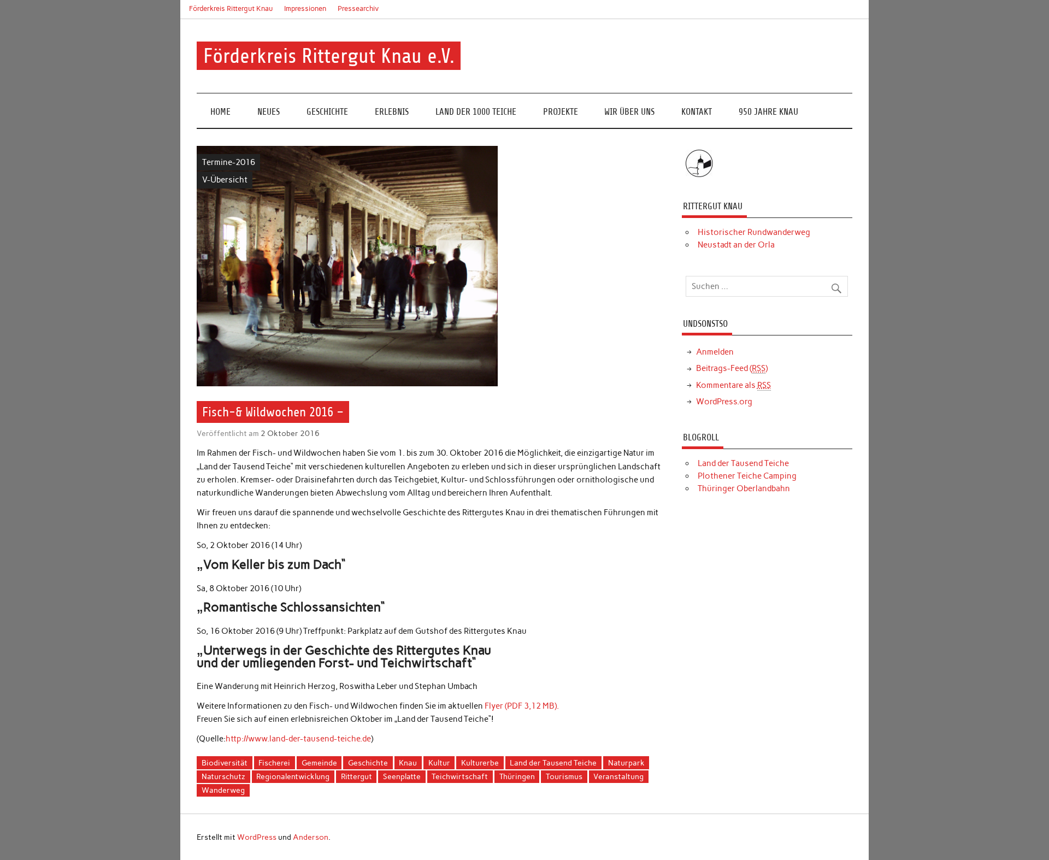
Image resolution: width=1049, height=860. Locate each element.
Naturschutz (223, 776)
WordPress (256, 837)
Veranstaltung (618, 776)
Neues (268, 112)
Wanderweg (223, 790)
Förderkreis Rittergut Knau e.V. (329, 56)
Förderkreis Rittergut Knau (231, 8)
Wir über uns (629, 112)
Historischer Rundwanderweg (754, 232)
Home (220, 112)
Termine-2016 (228, 162)
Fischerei (274, 763)
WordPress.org (724, 402)
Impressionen (305, 8)
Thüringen (517, 776)
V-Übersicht (224, 180)
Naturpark (626, 763)
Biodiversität (224, 763)
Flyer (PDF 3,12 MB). (522, 706)
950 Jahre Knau (768, 112)
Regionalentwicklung (292, 776)
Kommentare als (733, 385)
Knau (408, 763)
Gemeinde (319, 763)
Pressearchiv (358, 8)
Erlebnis (392, 112)
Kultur (439, 763)
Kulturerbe (480, 763)
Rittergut (356, 776)
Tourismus (564, 776)
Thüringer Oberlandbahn (744, 488)
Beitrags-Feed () (732, 368)
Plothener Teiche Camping (747, 476)
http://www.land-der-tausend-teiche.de (298, 739)
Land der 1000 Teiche (475, 112)
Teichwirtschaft (460, 776)
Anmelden (715, 352)
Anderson (310, 837)
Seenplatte (402, 776)
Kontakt (696, 112)
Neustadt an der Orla (736, 245)
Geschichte (327, 112)
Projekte (560, 112)
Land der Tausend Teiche (553, 763)
